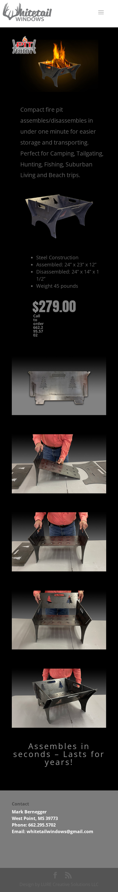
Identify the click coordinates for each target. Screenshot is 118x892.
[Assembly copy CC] (59, 648)
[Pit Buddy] (59, 237)
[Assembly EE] (59, 726)
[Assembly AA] (59, 413)
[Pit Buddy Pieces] (59, 491)
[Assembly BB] (59, 569)
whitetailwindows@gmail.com (60, 831)
